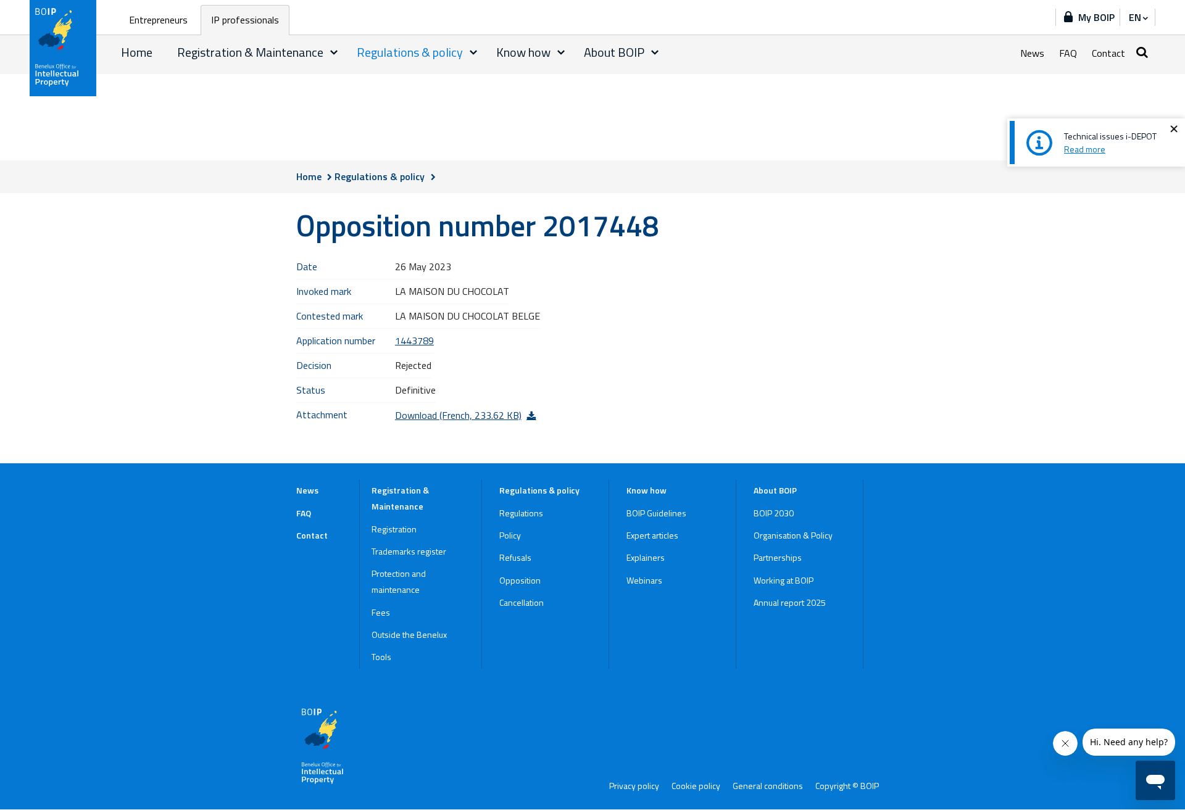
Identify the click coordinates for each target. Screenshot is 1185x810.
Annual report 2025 (790, 602)
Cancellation (521, 602)
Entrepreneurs (158, 19)
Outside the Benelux (409, 634)
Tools (381, 656)
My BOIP (1096, 17)
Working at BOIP (783, 580)
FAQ (1068, 53)
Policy (510, 535)
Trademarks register (409, 551)
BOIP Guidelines (656, 512)
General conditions (768, 786)
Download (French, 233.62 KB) (458, 415)
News (1032, 53)
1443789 (414, 340)
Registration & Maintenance (250, 52)
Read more (1084, 149)
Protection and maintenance (399, 581)
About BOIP (614, 52)
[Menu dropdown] (334, 52)
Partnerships (778, 557)
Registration (394, 529)
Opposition (520, 580)
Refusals (515, 557)
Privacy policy (634, 786)
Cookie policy (696, 786)
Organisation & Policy (793, 535)
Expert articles (652, 535)
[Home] (64, 48)
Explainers (645, 557)
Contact (1108, 53)
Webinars (644, 580)
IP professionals (245, 19)
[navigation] (1137, 17)
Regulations (521, 512)
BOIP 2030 (774, 512)
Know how (523, 52)
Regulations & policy (410, 52)
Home (136, 52)
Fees (381, 612)
